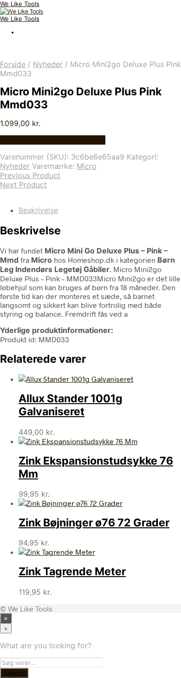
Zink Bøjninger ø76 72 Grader (94, 522)
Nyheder (48, 64)
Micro (87, 166)
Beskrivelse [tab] (38, 210)
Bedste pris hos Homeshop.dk (52, 140)
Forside (13, 64)
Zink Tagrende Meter (72, 571)
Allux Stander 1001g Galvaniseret (71, 405)
